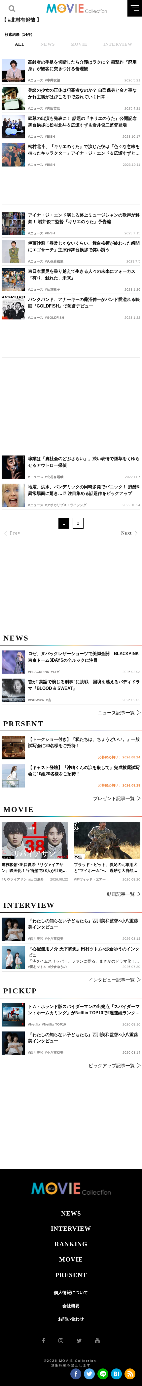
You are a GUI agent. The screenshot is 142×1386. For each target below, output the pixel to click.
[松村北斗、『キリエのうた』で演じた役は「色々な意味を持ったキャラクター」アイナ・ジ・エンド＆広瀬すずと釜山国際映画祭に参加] (13, 155)
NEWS (71, 1213)
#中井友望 (52, 80)
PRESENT (71, 1274)
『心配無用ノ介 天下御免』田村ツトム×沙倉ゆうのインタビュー (83, 952)
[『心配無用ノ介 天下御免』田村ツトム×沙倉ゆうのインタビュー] (13, 957)
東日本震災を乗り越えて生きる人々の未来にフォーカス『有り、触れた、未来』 (81, 274)
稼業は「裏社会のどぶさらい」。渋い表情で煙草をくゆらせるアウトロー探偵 (84, 462)
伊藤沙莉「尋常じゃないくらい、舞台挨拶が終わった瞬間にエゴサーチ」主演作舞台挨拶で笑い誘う (84, 246)
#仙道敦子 (52, 289)
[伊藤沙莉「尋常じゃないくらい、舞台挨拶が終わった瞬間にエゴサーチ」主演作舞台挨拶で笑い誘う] (13, 251)
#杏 (48, 700)
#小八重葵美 (54, 1052)
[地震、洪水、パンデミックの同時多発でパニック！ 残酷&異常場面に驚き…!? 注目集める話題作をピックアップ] (13, 495)
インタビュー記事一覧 (112, 979)
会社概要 (71, 1305)
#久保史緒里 (54, 261)
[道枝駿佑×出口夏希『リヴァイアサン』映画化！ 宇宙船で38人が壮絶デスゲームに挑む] (35, 840)
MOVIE (71, 1259)
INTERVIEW (71, 1228)
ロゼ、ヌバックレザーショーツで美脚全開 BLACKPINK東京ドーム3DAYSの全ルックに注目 (83, 657)
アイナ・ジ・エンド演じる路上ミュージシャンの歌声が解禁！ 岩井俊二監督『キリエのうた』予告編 (84, 218)
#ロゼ (55, 672)
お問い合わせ (71, 1318)
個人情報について (71, 1292)
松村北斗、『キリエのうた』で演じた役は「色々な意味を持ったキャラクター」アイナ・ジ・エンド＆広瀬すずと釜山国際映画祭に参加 (84, 150)
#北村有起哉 (54, 477)
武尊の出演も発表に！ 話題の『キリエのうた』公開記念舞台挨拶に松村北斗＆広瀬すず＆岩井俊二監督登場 (82, 121)
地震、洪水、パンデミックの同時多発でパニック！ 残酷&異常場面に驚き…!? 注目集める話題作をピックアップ (84, 490)
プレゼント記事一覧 (114, 798)
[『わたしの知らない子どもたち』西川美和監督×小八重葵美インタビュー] (13, 1043)
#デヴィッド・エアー (90, 879)
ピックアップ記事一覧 (112, 1065)
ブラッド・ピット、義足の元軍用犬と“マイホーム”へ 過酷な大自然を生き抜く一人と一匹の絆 (105, 868)
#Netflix (34, 1024)
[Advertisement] (71, 186)
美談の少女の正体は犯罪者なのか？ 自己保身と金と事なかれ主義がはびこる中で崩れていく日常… (82, 93)
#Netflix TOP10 (54, 1024)
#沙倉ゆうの (57, 967)
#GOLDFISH (54, 317)
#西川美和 (35, 1052)
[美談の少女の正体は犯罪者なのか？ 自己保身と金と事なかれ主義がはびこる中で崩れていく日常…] (13, 98)
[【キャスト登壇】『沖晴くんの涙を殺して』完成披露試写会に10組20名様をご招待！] (13, 776)
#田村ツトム (37, 967)
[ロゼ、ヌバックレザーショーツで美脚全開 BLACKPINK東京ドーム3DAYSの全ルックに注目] (13, 662)
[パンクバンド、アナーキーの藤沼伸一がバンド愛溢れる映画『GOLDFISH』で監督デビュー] (13, 307)
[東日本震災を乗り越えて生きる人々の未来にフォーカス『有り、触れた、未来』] (13, 279)
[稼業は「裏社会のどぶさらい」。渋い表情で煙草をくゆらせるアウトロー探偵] (13, 467)
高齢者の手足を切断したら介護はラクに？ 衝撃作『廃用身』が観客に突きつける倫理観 (82, 65)
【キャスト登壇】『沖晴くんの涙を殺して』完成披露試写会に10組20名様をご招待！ (84, 771)
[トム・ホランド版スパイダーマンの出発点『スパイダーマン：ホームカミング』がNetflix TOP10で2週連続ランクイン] (13, 1015)
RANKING (71, 1244)
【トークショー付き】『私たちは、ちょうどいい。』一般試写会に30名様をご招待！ (84, 742)
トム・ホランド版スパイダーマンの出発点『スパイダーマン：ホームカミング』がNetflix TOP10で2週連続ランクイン (84, 1010)
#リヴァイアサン (14, 879)
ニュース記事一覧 (116, 712)
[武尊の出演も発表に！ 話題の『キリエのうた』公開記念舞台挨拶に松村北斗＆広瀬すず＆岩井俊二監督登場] (13, 126)
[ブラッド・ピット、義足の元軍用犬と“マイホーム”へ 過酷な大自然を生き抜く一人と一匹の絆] (107, 840)
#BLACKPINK (38, 672)
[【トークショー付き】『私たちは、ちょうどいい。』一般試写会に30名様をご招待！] (13, 747)
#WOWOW (36, 700)
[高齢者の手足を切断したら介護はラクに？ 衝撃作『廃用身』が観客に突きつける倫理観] (13, 70)
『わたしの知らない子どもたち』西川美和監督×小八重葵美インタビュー (83, 1038)
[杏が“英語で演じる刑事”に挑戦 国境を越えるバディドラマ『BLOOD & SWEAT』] (13, 690)
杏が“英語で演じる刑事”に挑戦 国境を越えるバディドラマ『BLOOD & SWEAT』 (84, 685)
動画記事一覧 (121, 894)
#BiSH (50, 136)
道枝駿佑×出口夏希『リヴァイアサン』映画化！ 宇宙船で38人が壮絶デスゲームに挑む (34, 868)
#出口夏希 (36, 879)
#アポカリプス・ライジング (66, 505)
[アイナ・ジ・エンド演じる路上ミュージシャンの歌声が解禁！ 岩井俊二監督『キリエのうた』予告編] (13, 223)
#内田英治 (52, 108)
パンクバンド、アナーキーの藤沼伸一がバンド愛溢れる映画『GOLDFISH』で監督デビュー (84, 303)
